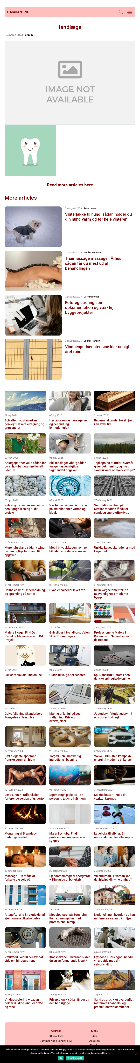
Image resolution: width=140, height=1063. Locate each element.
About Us (94, 1040)
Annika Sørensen (93, 252)
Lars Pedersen (92, 296)
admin (29, 35)
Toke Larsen (90, 208)
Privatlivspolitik (74, 1058)
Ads (94, 1036)
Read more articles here (70, 184)
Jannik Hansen (92, 340)
